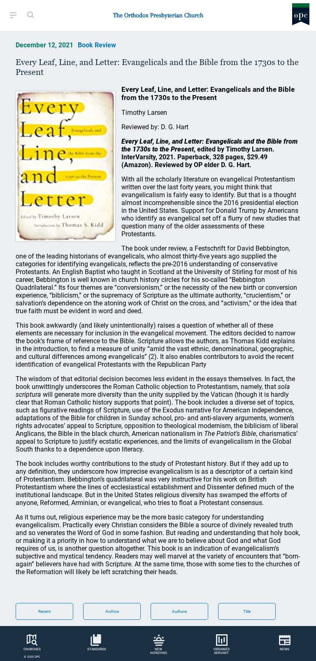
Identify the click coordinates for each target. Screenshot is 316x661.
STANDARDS (96, 649)
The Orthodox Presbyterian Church (158, 15)
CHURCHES (32, 649)
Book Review (97, 45)
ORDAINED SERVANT (222, 651)
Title (247, 611)
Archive (112, 611)
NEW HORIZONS (158, 651)
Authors (179, 611)
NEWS (284, 649)
